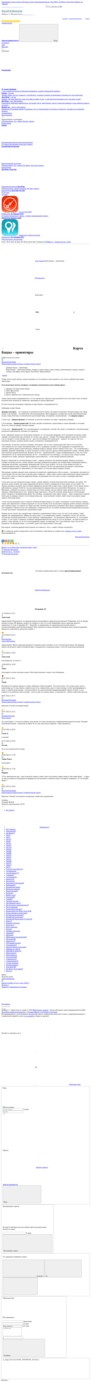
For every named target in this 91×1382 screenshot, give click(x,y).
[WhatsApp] (12, 541)
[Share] (5, 1006)
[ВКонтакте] (3, 541)
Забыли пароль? (42, 1167)
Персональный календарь (11, 163)
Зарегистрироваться (42, 590)
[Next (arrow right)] (5, 1008)
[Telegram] (9, 541)
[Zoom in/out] (9, 1006)
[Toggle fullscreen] (7, 1006)
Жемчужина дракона (40, 1010)
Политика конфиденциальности (14, 1012)
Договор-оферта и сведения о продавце (42, 1012)
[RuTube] (38, 1033)
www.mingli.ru (29, 1016)
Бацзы (41, 261)
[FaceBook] (18, 1050)
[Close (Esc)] (2, 1006)
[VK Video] (71, 1033)
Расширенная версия (13, 187)
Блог (37, 261)
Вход (55, 40)
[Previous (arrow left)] (2, 1008)
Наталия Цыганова (82, 537)
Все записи (10, 810)
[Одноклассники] (6, 541)
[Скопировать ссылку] (56, 329)
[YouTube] (52, 1050)
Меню (4, 975)
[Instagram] (36, 1067)
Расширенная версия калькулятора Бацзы (17, 142)
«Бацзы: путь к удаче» (73, 531)
